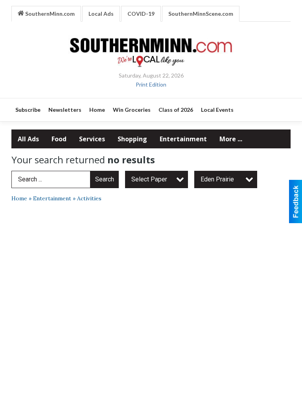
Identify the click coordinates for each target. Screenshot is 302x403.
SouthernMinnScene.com (200, 13)
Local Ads (101, 13)
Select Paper (149, 179)
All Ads (28, 139)
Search (104, 179)
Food (59, 139)
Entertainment (183, 139)
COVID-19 (141, 13)
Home (19, 198)
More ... (230, 139)
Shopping (132, 139)
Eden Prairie (217, 179)
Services (92, 139)
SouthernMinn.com (49, 13)
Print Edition (151, 84)
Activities (89, 198)
